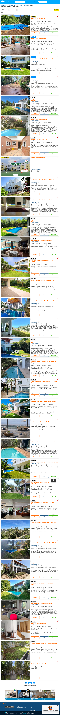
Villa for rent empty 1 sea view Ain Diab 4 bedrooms (43, 321)
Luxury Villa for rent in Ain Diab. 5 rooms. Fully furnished (44, 563)
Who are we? (32, 704)
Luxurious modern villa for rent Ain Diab (40, 421)
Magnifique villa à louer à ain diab (39, 663)
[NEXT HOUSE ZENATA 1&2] (40, 690)
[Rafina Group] (28, 690)
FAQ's (31, 707)
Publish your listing (43, 1)
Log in (36, 1)
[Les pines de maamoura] (15, 690)
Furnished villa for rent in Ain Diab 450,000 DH (42, 603)
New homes (28, 1)
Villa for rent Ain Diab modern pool (39, 38)
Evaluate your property (20, 1)
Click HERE (25, 713)
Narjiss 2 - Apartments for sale (38, 157)
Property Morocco (4, 5)
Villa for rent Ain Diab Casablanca (39, 119)
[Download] (10, 705)
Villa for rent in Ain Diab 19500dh (38, 623)
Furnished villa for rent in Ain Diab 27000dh (41, 240)
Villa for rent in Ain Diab (36, 79)
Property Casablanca (12, 5)
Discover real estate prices (21, 707)
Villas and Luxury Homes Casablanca (22, 5)
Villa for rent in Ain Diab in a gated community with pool (44, 462)
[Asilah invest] (53, 690)
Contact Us (32, 706)
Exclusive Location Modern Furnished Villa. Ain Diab (43, 401)
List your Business (20, 706)
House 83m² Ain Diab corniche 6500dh (40, 139)
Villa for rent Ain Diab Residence (38, 18)
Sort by (2, 12)
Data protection (32, 710)
